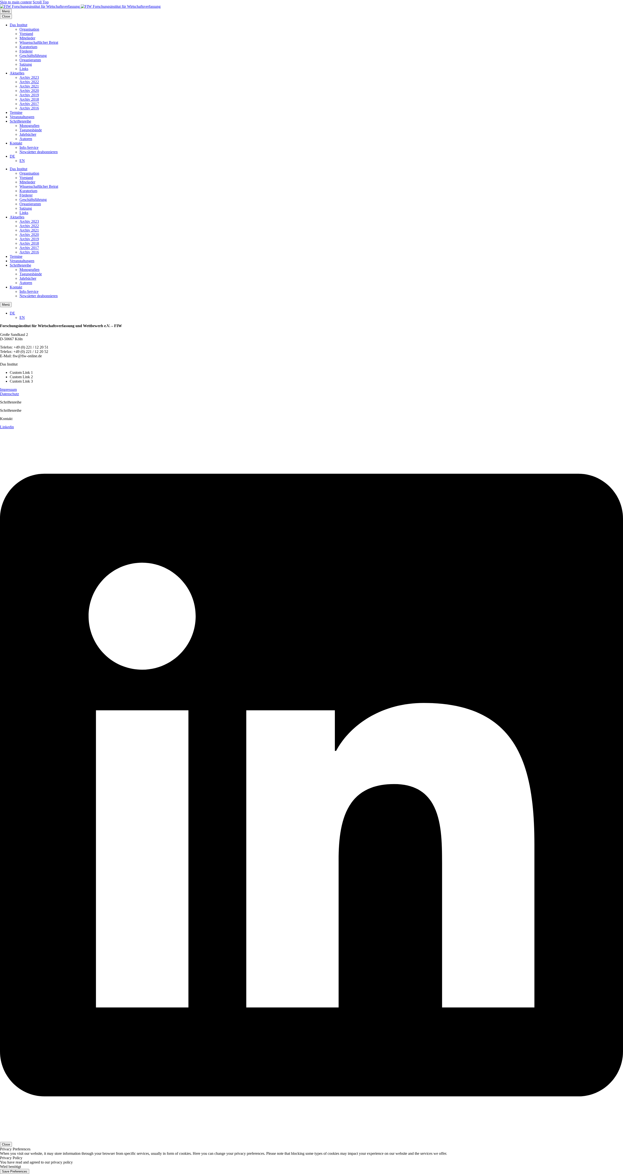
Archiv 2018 (29, 99)
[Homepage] (80, 6)
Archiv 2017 (29, 104)
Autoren (25, 139)
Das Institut (18, 25)
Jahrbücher (27, 134)
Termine (16, 112)
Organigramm (30, 60)
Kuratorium (28, 47)
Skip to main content (16, 2)
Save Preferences (14, 1171)
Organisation (29, 29)
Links (23, 69)
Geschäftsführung (33, 56)
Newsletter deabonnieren (38, 152)
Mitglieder (27, 38)
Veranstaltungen (22, 117)
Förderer (26, 51)
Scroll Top (41, 2)
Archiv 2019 (29, 95)
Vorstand (26, 34)
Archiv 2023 (29, 77)
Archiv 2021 (29, 86)
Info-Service (28, 147)
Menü (6, 11)
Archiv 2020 (29, 91)
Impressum (8, 389)
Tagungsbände (30, 130)
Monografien (29, 126)
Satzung (25, 64)
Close (6, 16)
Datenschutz (9, 394)
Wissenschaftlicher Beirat (38, 42)
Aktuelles (17, 73)
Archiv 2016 (29, 108)
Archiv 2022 (29, 82)
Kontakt (16, 143)
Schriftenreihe (20, 121)
